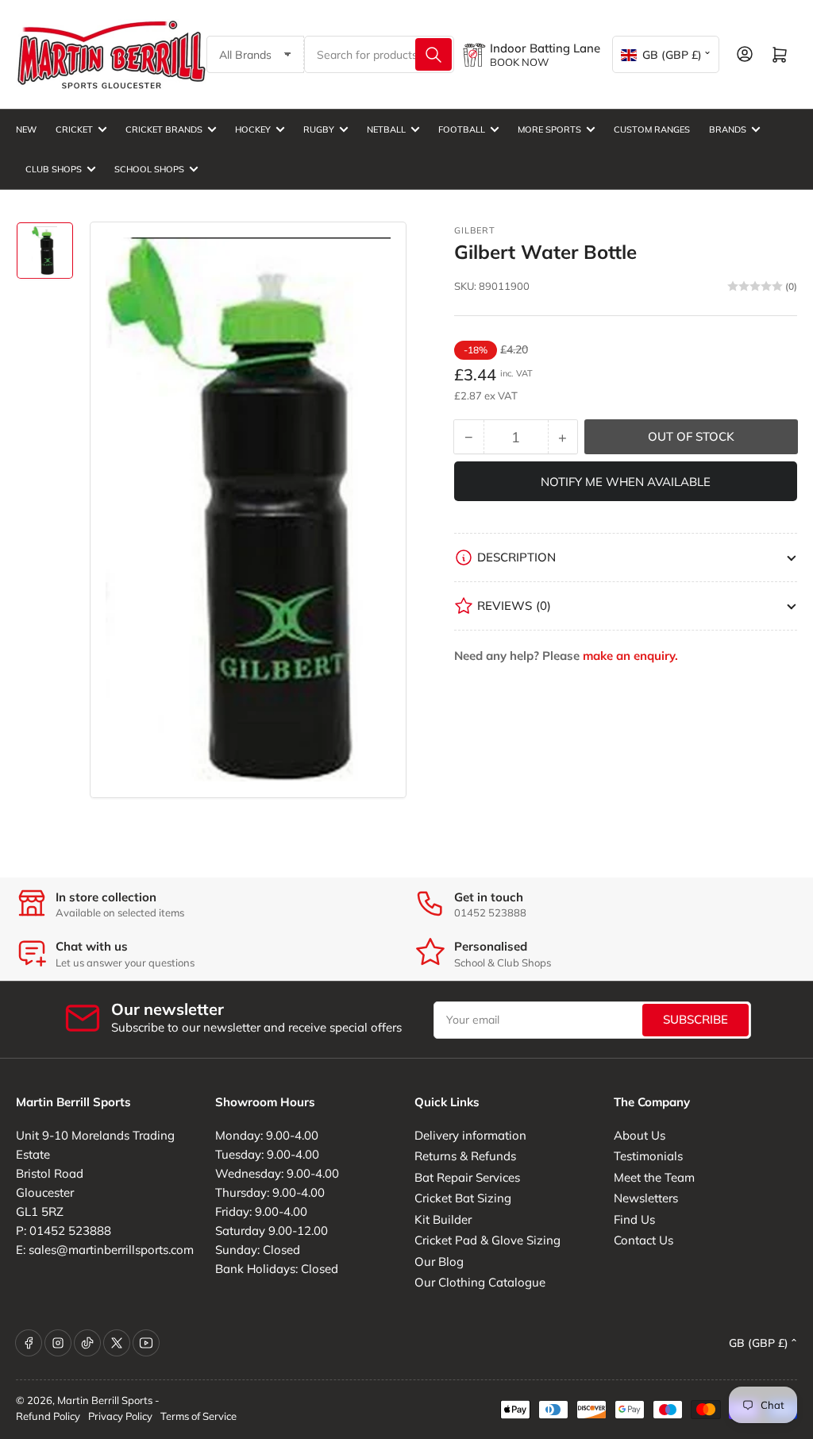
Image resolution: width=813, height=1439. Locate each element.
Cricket (74, 129)
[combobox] (379, 54)
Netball (386, 129)
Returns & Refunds (465, 1155)
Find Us (634, 1219)
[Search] (433, 54)
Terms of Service (198, 1416)
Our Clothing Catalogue (479, 1282)
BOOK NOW (519, 62)
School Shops (149, 169)
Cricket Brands (163, 129)
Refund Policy (48, 1416)
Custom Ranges (652, 129)
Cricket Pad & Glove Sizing (487, 1240)
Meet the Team (654, 1177)
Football (461, 129)
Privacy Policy (120, 1416)
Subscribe (695, 1019)
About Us (639, 1135)
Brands (727, 129)
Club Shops (53, 169)
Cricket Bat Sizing (462, 1198)
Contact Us (643, 1240)
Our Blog (439, 1261)
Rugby (318, 129)
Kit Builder (443, 1219)
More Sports (549, 129)
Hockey (253, 129)
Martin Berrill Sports (104, 1400)
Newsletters (646, 1198)
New (26, 129)
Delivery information (470, 1135)
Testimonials (648, 1155)
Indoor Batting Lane (545, 48)
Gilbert (474, 230)
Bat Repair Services (467, 1177)
